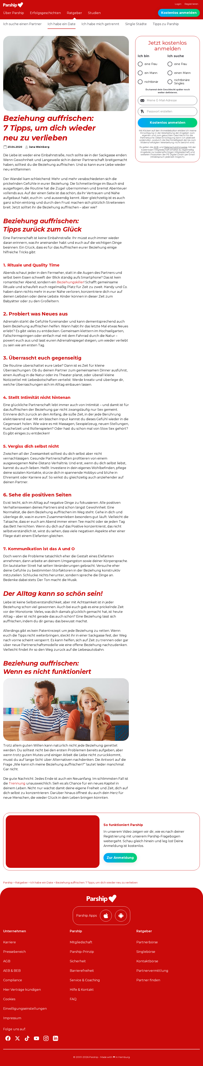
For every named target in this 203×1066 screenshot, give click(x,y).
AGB (156, 147)
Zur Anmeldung (120, 858)
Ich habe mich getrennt (100, 24)
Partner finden (148, 980)
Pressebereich (14, 952)
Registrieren (191, 3)
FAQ (73, 999)
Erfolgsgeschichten (45, 13)
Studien (94, 13)
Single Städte (136, 24)
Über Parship (13, 13)
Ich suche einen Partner (22, 24)
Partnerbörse (147, 942)
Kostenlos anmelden (179, 13)
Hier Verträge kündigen (22, 990)
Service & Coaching (85, 980)
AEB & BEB (12, 971)
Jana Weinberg (39, 146)
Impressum (12, 1018)
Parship (8, 882)
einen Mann (182, 73)
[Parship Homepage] (13, 5)
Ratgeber (74, 13)
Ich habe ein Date (62, 24)
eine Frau (151, 64)
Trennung (17, 783)
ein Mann (151, 73)
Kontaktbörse (147, 961)
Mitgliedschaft (81, 942)
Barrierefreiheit (82, 971)
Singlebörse (145, 952)
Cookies (9, 999)
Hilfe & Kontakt (82, 990)
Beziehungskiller (70, 282)
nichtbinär (151, 82)
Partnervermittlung (152, 971)
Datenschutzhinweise (175, 147)
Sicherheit (78, 961)
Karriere (9, 942)
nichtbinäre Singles (182, 81)
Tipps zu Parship (166, 24)
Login (178, 3)
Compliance (12, 980)
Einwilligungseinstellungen (25, 1008)
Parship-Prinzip (82, 952)
